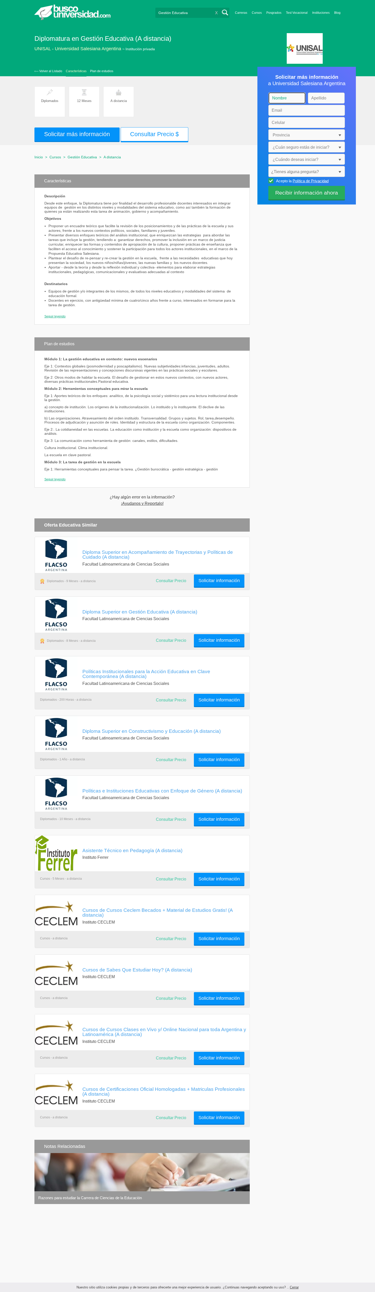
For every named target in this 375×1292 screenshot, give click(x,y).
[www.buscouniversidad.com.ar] (72, 19)
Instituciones (321, 12)
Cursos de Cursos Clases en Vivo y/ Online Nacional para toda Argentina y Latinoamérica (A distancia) (164, 1032)
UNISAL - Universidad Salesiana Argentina (77, 48)
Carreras (241, 12)
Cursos (257, 12)
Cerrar (294, 1287)
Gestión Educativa (82, 157)
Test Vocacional (297, 12)
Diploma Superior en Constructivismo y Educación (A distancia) (151, 731)
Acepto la (302, 181)
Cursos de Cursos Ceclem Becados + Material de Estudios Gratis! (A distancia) (157, 912)
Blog (337, 12)
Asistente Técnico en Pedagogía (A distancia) (132, 850)
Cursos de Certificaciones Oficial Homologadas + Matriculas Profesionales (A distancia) (163, 1091)
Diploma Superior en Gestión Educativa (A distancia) (139, 612)
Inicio (38, 157)
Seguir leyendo (55, 316)
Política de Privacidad (311, 181)
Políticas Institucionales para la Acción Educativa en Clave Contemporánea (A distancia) (146, 674)
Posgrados (273, 12)
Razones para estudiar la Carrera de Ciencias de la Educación (90, 1198)
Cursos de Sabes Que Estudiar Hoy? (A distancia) (137, 970)
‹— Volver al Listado (48, 71)
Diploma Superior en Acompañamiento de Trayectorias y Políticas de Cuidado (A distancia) (157, 554)
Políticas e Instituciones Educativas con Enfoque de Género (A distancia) (162, 791)
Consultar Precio (171, 581)
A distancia (112, 157)
